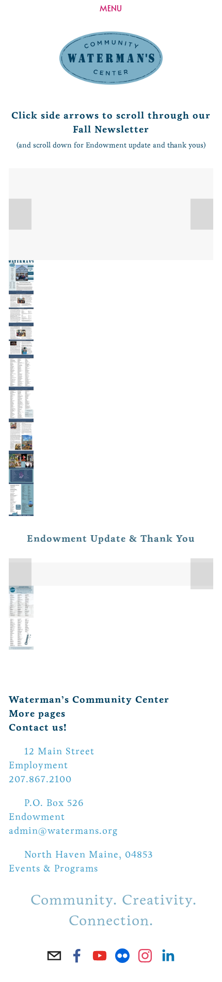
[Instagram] (145, 955)
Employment (38, 765)
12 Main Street (59, 751)
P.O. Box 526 (54, 803)
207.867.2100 (40, 779)
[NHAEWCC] (99, 955)
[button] (20, 214)
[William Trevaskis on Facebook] (77, 955)
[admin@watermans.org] (54, 955)
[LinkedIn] (168, 955)
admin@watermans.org (63, 830)
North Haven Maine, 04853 (88, 854)
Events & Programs (53, 868)
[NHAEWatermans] (122, 955)
